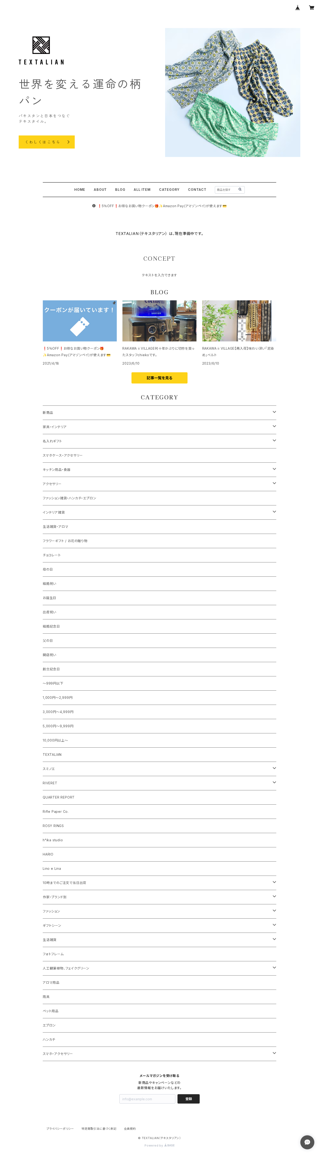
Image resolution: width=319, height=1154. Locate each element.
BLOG (120, 190)
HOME (79, 190)
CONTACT (197, 190)
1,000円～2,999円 (57, 698)
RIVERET (50, 783)
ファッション (51, 911)
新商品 (48, 413)
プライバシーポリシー (60, 1128)
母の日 (48, 569)
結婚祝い (49, 584)
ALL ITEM (142, 190)
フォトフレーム (53, 954)
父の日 (48, 641)
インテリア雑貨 (54, 512)
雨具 (46, 997)
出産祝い (49, 612)
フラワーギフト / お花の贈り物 (65, 541)
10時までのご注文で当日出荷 (64, 883)
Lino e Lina (52, 868)
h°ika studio (53, 840)
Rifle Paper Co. (56, 811)
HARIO (48, 854)
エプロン (49, 1025)
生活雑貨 (50, 940)
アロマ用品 (51, 982)
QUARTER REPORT (59, 797)
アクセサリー (52, 484)
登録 (188, 1099)
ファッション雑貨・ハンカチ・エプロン (69, 498)
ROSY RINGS (53, 826)
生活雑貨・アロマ (55, 527)
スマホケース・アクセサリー (63, 455)
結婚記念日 (51, 626)
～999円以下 (53, 683)
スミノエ (49, 769)
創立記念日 (51, 669)
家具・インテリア (55, 427)
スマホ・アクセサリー (58, 1054)
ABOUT (100, 190)
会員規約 (130, 1128)
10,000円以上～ (55, 740)
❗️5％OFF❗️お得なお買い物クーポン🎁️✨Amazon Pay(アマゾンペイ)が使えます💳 (162, 206)
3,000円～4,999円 (58, 712)
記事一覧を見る (159, 378)
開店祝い (49, 655)
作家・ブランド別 (55, 897)
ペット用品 (51, 1011)
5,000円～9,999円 (58, 726)
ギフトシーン (52, 925)
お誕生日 (49, 598)
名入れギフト (52, 441)
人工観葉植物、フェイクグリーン (66, 968)
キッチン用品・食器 (57, 470)
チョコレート (52, 555)
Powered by (154, 1145)
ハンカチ (49, 1039)
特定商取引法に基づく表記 (99, 1128)
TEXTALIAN (52, 754)
